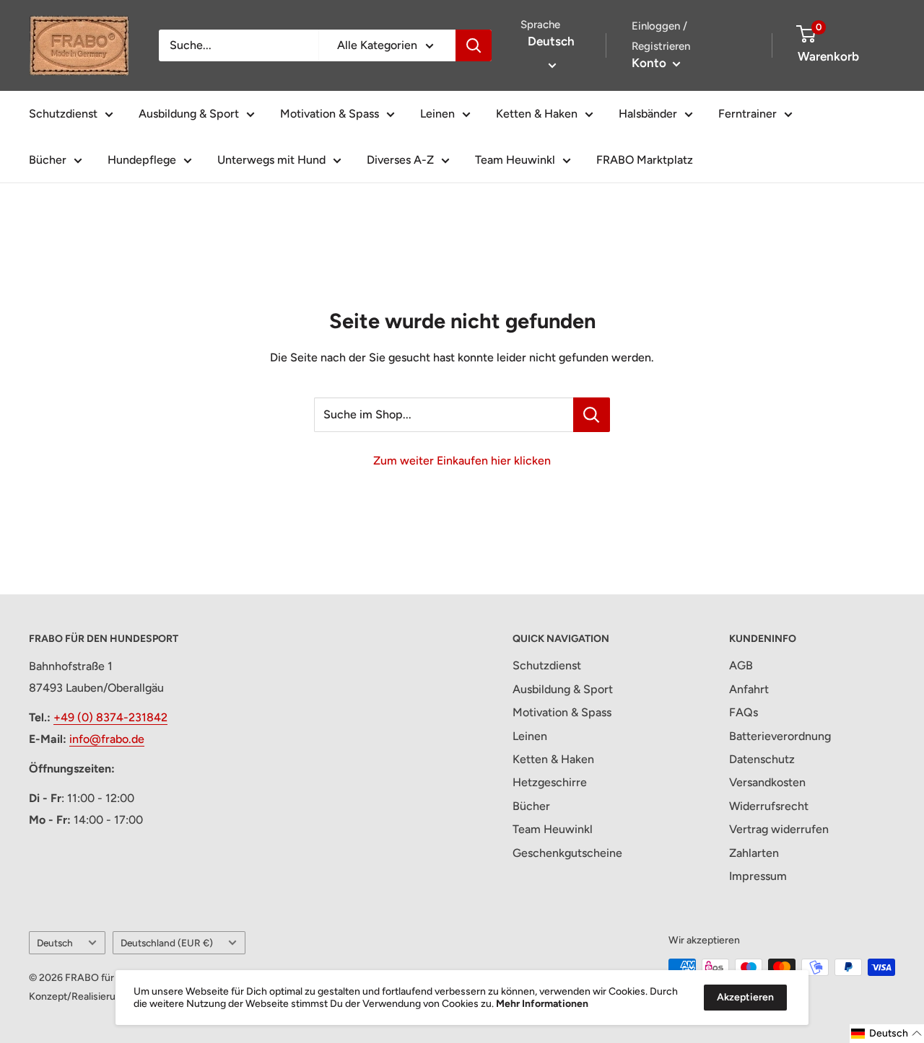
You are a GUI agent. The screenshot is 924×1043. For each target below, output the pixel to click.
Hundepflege (142, 160)
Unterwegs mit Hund (271, 160)
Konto (650, 63)
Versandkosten (767, 782)
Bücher (47, 160)
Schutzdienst (63, 113)
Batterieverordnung (780, 736)
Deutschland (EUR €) (167, 943)
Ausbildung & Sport (189, 113)
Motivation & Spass (329, 113)
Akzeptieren (745, 997)
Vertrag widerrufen (779, 829)
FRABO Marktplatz (644, 160)
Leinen (437, 113)
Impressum (758, 876)
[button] (887, 1033)
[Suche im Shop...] (591, 414)
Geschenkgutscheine (567, 853)
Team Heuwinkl (515, 160)
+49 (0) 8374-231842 (110, 717)
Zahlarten (754, 853)
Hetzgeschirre (550, 782)
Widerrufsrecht (768, 806)
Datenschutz (762, 759)
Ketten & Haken (537, 113)
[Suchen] (474, 45)
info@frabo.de (106, 739)
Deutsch (55, 943)
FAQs (743, 712)
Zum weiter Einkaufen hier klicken (462, 460)
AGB (741, 665)
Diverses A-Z (400, 160)
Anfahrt (749, 689)
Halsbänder (648, 113)
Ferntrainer (747, 113)
